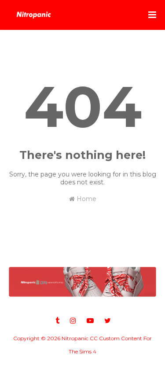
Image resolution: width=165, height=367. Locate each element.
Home (85, 199)
